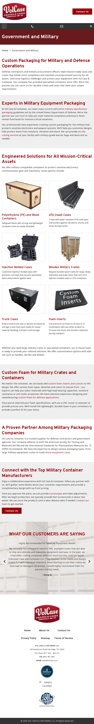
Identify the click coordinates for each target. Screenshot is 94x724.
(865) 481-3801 (49, 657)
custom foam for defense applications (38, 397)
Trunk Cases (10, 319)
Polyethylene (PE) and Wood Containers (20, 217)
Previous (4, 561)
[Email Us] (61, 26)
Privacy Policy (28, 638)
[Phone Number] (32, 26)
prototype (56, 493)
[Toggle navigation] (4, 26)
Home (5, 50)
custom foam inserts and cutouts (65, 383)
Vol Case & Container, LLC (41, 721)
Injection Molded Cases (17, 267)
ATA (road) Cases (60, 215)
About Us (44, 630)
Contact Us (82, 11)
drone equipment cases (57, 452)
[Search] (91, 26)
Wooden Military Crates (64, 267)
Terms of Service (63, 638)
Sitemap (45, 638)
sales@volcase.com (50, 660)
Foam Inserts (57, 319)
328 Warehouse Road (47, 649)
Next (89, 561)
